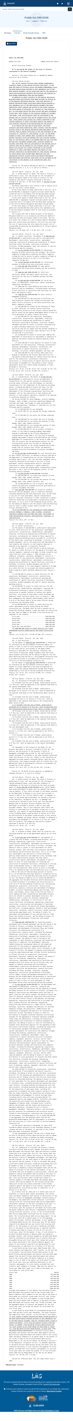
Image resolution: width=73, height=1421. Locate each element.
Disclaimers (49, 1410)
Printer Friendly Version (31, 33)
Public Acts (44, 21)
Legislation (35, 21)
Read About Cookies (54, 1391)
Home (28, 21)
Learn (57, 1410)
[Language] (62, 4)
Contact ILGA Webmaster (51, 1384)
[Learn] (57, 4)
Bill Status (7, 33)
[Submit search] (70, 9)
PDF (44, 33)
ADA (43, 1410)
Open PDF (12, 43)
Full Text (17, 33)
